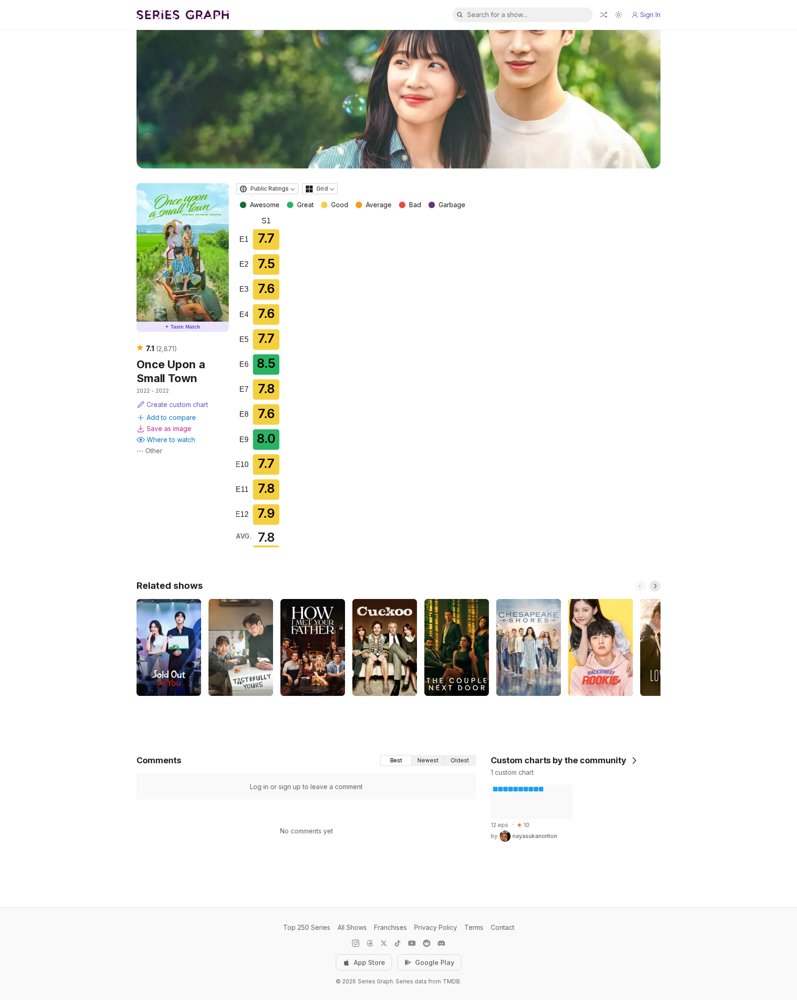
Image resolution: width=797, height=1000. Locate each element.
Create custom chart (177, 404)
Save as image (169, 428)
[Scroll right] (654, 586)
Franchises (390, 927)
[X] (384, 943)
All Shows (352, 927)
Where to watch (171, 439)
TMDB (451, 981)
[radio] (396, 760)
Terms (473, 927)
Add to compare (171, 417)
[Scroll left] (640, 586)
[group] (428, 760)
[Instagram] (355, 943)
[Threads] (370, 943)
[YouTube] (412, 943)
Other (153, 451)
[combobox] (267, 188)
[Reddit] (426, 943)
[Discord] (441, 943)
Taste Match (182, 326)
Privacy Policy (435, 927)
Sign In (650, 14)
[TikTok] (397, 943)
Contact (502, 927)
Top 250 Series (306, 927)
